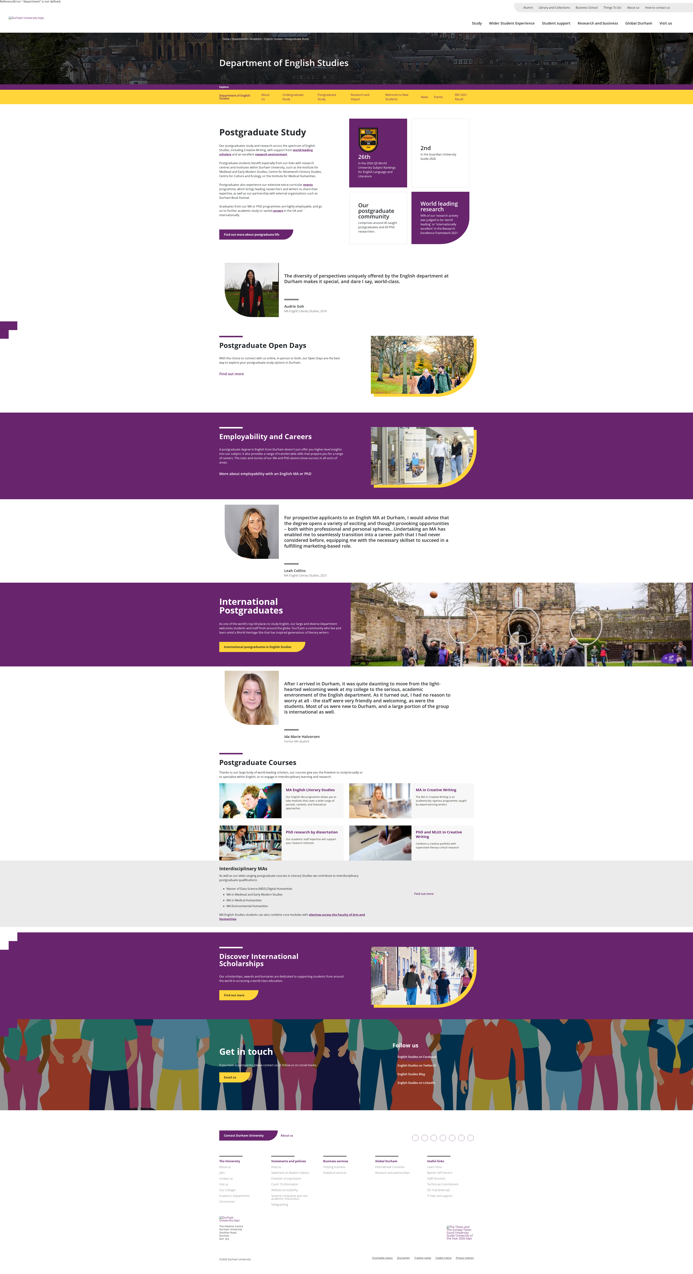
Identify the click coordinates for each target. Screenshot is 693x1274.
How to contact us (657, 8)
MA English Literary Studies (310, 790)
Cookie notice (443, 1258)
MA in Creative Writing (436, 790)
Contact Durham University (244, 1136)
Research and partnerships (392, 1173)
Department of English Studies (284, 62)
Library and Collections (554, 8)
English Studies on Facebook (417, 1057)
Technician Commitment (442, 1184)
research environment (271, 154)
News (424, 97)
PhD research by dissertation (312, 832)
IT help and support (439, 1196)
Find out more (232, 374)
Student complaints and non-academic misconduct (289, 1197)
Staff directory (436, 1178)
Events (438, 97)
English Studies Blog (411, 1074)
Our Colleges (227, 1190)
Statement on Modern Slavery (290, 1173)
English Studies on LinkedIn (416, 1083)
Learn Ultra (434, 1167)
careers (278, 211)
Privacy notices (465, 1258)
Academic (256, 39)
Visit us (665, 23)
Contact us (226, 1178)
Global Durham (638, 23)
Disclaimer (403, 1258)
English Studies (273, 39)
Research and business (598, 23)
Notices (276, 1167)
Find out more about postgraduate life (252, 235)
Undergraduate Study (293, 97)
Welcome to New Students (396, 97)
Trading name (422, 1258)
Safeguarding (279, 1204)
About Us (265, 97)
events (308, 185)
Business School (587, 8)
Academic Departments (234, 1196)
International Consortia (389, 1167)
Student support (556, 23)
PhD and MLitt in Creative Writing (439, 834)
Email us (230, 1077)
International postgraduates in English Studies (258, 647)
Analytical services (334, 1173)
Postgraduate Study (297, 39)
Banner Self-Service (439, 1173)
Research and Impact (360, 97)
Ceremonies (227, 1202)
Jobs (222, 1173)
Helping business (334, 1167)
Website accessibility (284, 1190)
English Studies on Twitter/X (417, 1065)
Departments (240, 39)
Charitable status (382, 1258)
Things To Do (612, 8)
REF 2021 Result (461, 97)
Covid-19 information (284, 1184)
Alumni (528, 8)
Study (477, 23)
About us (633, 8)
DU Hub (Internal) (438, 1190)
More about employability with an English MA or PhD (265, 474)
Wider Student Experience (512, 23)
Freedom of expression (286, 1178)
